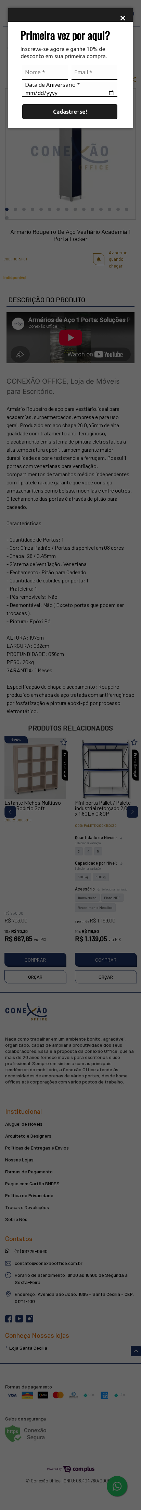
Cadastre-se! (70, 112)
